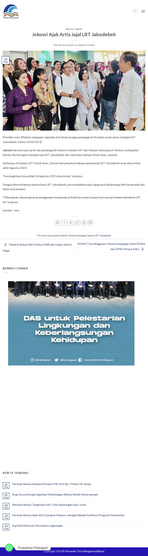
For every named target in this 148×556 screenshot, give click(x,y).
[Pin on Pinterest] (84, 223)
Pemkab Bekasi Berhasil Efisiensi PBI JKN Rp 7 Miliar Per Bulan (51, 484)
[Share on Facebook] (64, 223)
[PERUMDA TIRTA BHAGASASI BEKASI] (18, 11)
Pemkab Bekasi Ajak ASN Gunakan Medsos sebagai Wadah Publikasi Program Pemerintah (68, 515)
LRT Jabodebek (103, 235)
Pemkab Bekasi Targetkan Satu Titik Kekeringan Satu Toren (49, 504)
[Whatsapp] (9, 547)
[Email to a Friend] (77, 223)
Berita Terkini (74, 29)
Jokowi (90, 235)
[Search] (135, 11)
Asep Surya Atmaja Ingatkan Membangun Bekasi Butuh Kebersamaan (55, 494)
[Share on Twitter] (71, 223)
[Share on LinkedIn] (90, 223)
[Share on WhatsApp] (58, 223)
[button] (143, 11)
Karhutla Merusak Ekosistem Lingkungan (37, 525)
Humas (91, 45)
